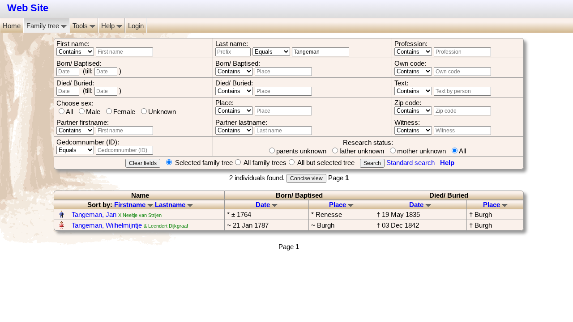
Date (264, 204)
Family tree (43, 26)
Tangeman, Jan (94, 214)
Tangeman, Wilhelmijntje (107, 225)
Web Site (27, 7)
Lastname (171, 204)
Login (136, 26)
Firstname (130, 204)
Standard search (410, 162)
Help (108, 26)
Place (338, 204)
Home (12, 26)
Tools (81, 26)
